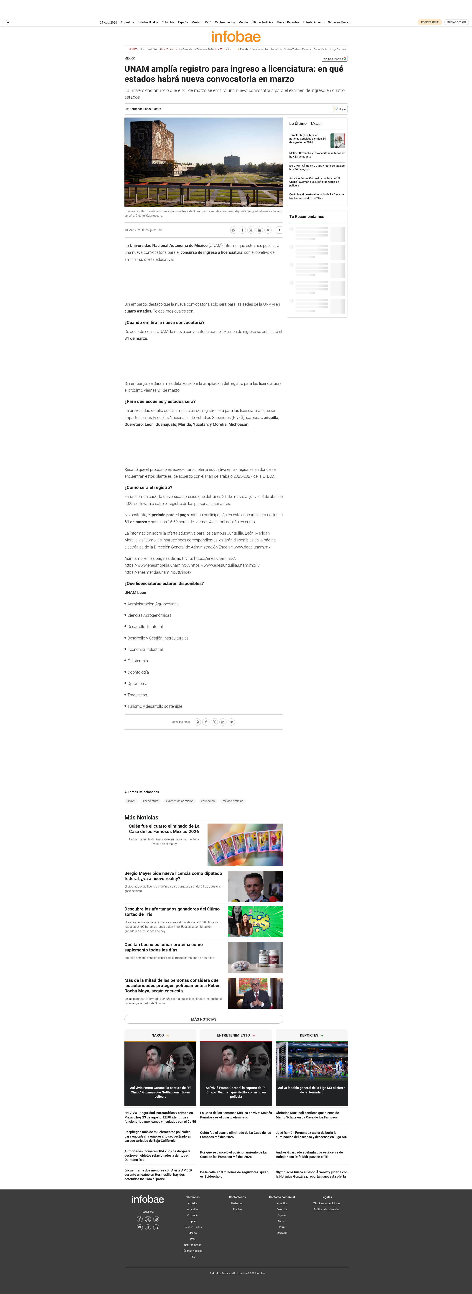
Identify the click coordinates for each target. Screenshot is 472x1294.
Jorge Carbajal (338, 49)
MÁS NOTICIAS (203, 1019)
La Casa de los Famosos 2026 (205, 49)
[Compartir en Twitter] (250, 230)
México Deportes (288, 22)
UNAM (131, 801)
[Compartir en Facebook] (242, 230)
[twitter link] (148, 1219)
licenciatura (150, 801)
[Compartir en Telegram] (268, 230)
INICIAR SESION (456, 22)
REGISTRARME (430, 22)
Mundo (243, 22)
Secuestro (276, 49)
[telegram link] (148, 1227)
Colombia (168, 22)
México (196, 22)
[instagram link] (156, 1219)
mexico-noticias (233, 801)
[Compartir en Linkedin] (259, 230)
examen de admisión (179, 801)
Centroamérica (225, 22)
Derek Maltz (320, 49)
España (183, 22)
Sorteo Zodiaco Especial (298, 49)
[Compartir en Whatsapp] (233, 230)
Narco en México (339, 22)
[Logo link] (236, 36)
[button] (7, 22)
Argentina (127, 22)
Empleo (237, 1209)
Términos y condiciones (326, 1203)
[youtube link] (140, 1227)
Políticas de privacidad (327, 1209)
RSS (192, 1256)
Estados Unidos (148, 22)
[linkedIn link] (156, 1227)
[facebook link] (140, 1219)
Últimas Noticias (262, 22)
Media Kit (282, 1233)
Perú (208, 22)
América (193, 1203)
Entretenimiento (313, 22)
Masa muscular (259, 49)
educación (208, 801)
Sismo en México (158, 49)
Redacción (237, 1203)
